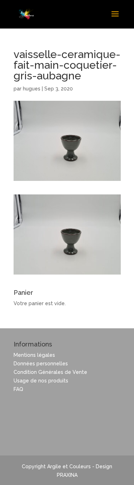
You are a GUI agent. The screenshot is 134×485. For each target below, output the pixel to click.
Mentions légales (34, 355)
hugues (31, 89)
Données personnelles (41, 363)
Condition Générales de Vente (50, 372)
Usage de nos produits (41, 381)
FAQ (18, 389)
